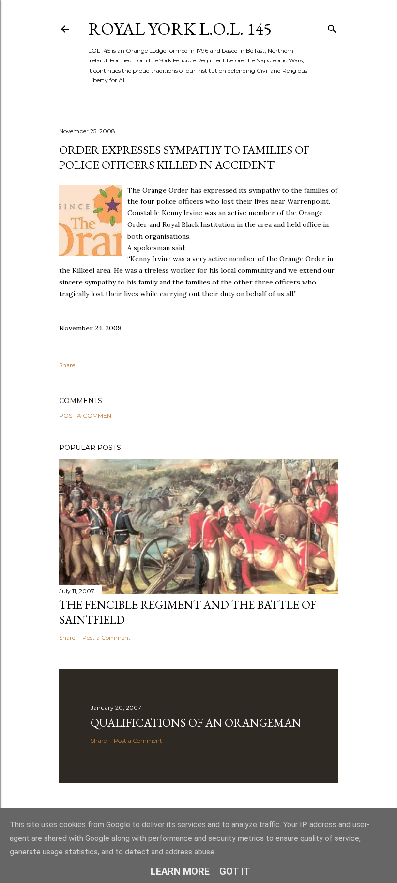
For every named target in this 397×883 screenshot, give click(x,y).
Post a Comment (87, 415)
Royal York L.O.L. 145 (180, 28)
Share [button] (67, 365)
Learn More (180, 871)
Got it (234, 871)
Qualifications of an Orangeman (196, 722)
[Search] (332, 26)
